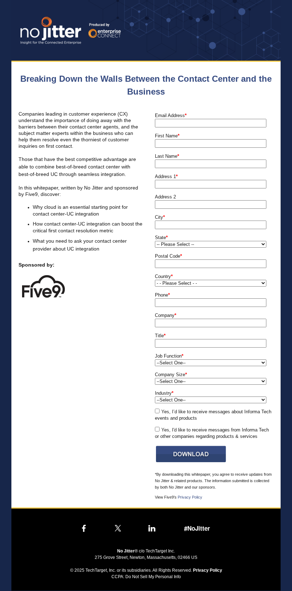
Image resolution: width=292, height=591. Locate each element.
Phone (162, 295)
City (160, 217)
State (161, 237)
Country (164, 276)
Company (165, 315)
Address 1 (166, 176)
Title (160, 335)
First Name (167, 135)
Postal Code (168, 256)
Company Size (171, 374)
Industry (164, 393)
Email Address (171, 115)
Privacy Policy (190, 497)
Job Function (169, 356)
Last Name (167, 156)
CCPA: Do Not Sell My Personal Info (146, 576)
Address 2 (165, 196)
